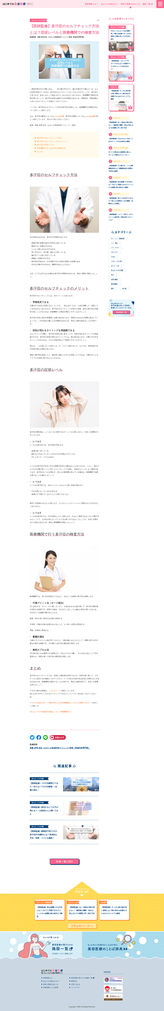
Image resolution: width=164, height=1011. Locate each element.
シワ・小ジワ (115, 247)
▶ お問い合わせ (74, 984)
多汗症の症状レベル (45, 145)
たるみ (113, 256)
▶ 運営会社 (73, 981)
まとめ (40, 151)
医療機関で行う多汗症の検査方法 (51, 148)
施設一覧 (147, 4)
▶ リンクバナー (74, 987)
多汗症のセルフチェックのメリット (52, 141)
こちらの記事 (89, 116)
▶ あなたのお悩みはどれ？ (50, 981)
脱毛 (112, 288)
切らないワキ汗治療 (117, 270)
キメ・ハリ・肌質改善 (117, 238)
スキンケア (114, 252)
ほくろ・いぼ (115, 266)
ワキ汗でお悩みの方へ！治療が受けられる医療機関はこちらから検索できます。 (60, 703)
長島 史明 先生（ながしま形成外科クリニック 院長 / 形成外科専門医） (60, 748)
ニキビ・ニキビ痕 (116, 261)
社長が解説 (114, 279)
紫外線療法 (114, 284)
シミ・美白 (114, 243)
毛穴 (112, 275)
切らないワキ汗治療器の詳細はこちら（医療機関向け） (51, 712)
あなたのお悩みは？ (109, 4)
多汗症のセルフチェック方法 (49, 138)
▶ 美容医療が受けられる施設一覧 (81, 978)
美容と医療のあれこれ (130, 4)
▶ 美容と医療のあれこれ (49, 984)
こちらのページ (55, 691)
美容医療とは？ (91, 4)
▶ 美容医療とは (46, 978)
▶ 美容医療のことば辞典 (49, 987)
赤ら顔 (124, 288)
